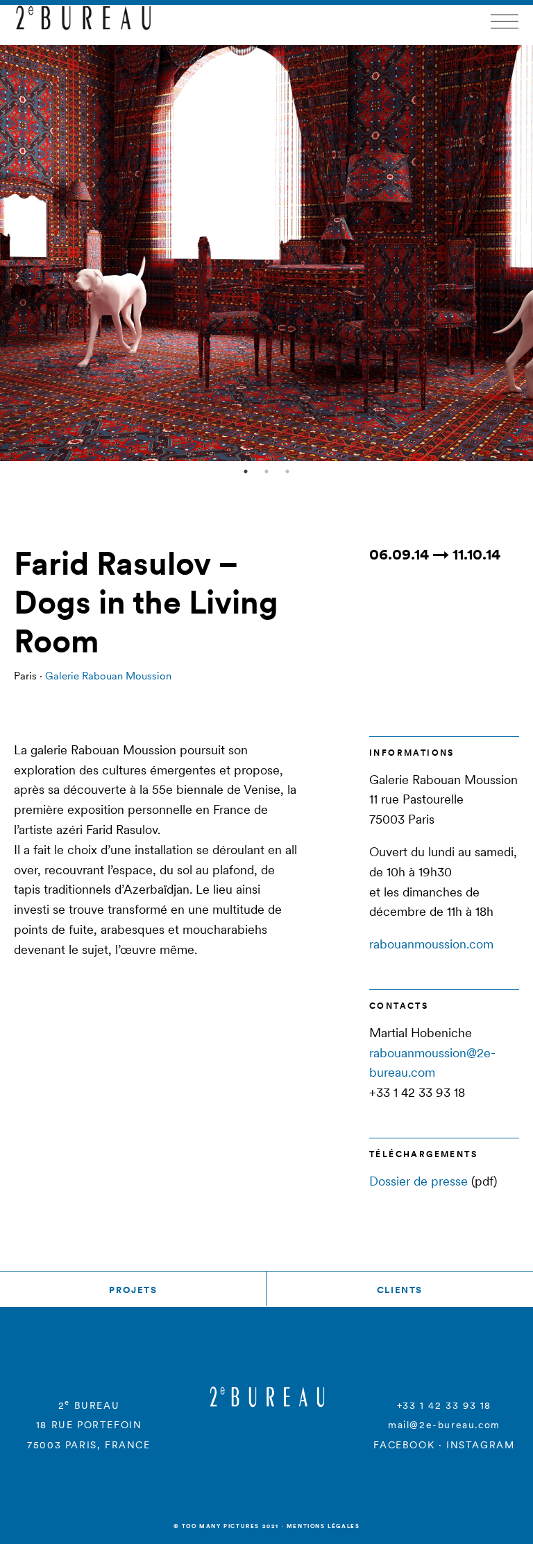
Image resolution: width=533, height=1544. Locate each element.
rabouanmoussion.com (431, 944)
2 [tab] (266, 471)
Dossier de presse (418, 1181)
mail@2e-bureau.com (444, 1425)
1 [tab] (246, 471)
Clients (400, 1290)
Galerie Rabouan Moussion (108, 675)
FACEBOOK (403, 1445)
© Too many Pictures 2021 (226, 1526)
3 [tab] (287, 471)
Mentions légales (323, 1526)
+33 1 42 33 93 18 (444, 1405)
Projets (133, 1290)
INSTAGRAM (480, 1445)
